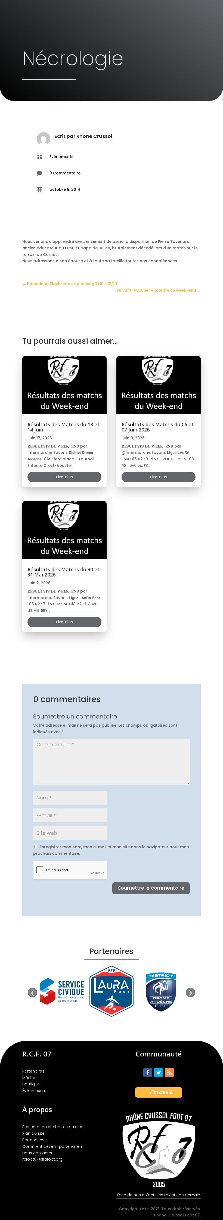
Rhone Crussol (94, 136)
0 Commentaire (64, 173)
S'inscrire (158, 1092)
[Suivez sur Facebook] (147, 1072)
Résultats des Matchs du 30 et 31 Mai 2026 (63, 572)
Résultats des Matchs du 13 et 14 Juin (63, 427)
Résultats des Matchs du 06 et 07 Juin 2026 (158, 427)
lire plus (64, 476)
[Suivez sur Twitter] (158, 1072)
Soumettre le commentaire (151, 887)
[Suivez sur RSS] (169, 1072)
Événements (61, 156)
